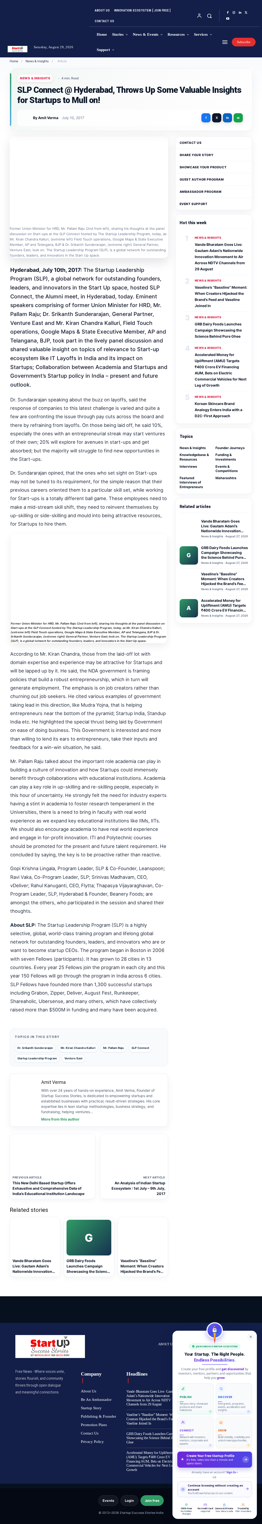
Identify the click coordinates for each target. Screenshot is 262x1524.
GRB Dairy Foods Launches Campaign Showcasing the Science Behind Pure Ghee (218, 330)
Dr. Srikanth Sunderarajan (35, 1048)
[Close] (250, 1337)
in (227, 118)
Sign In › (232, 1472)
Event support (194, 204)
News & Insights (37, 61)
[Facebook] (228, 13)
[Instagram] (234, 13)
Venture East (73, 1058)
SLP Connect (140, 1048)
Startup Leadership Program (37, 1058)
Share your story (197, 155)
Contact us (191, 143)
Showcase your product (203, 167)
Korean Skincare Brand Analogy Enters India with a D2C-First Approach (218, 409)
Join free (152, 1500)
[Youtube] (228, 19)
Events (108, 1500)
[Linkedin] (240, 13)
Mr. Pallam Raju (113, 1048)
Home (14, 61)
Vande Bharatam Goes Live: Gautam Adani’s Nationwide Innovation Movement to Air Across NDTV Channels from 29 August (220, 256)
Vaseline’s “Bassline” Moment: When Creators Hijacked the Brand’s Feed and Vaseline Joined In (153, 1419)
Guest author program (202, 179)
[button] (209, 16)
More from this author (60, 1119)
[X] (246, 13)
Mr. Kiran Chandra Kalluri (78, 1048)
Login (129, 1500)
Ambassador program (201, 192)
